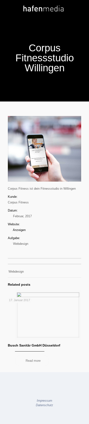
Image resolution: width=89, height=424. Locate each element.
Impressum (44, 400)
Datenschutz (44, 405)
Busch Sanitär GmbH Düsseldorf (34, 345)
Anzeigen (19, 230)
